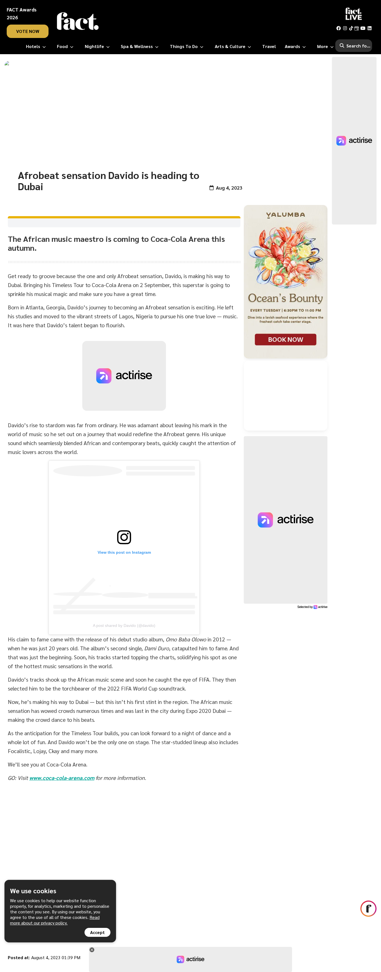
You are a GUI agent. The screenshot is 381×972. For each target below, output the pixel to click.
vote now (27, 31)
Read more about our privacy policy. (55, 920)
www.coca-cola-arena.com (61, 777)
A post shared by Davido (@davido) (124, 625)
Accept (97, 932)
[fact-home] (78, 21)
